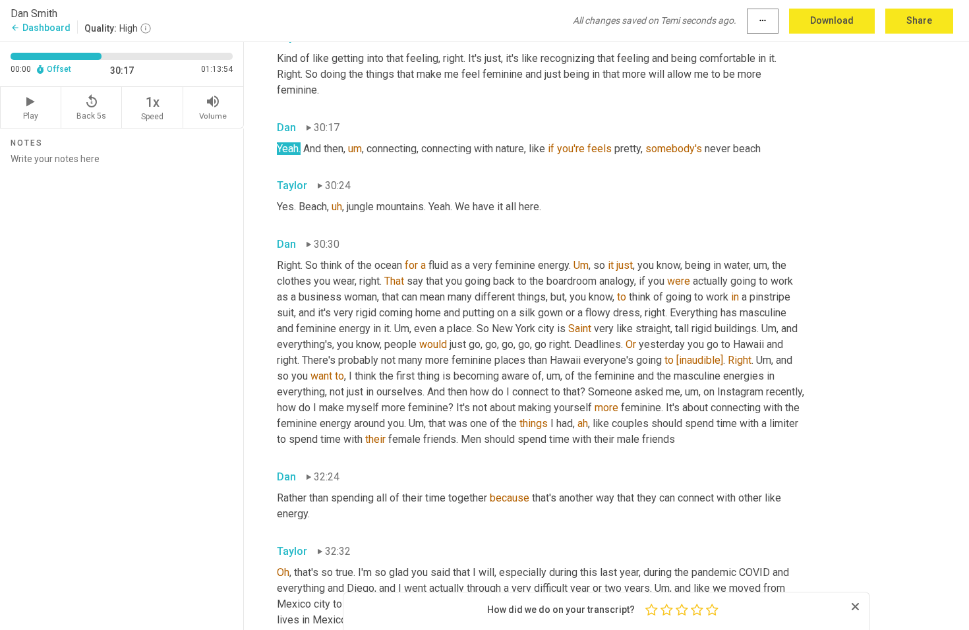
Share (919, 20)
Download (832, 20)
